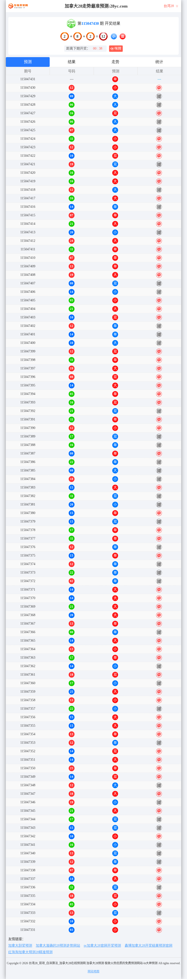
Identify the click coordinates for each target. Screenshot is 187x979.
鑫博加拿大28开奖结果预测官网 (148, 945)
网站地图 (93, 971)
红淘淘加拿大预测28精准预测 (30, 952)
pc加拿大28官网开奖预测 (102, 945)
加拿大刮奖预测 (20, 945)
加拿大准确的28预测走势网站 (58, 945)
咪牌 (117, 48)
